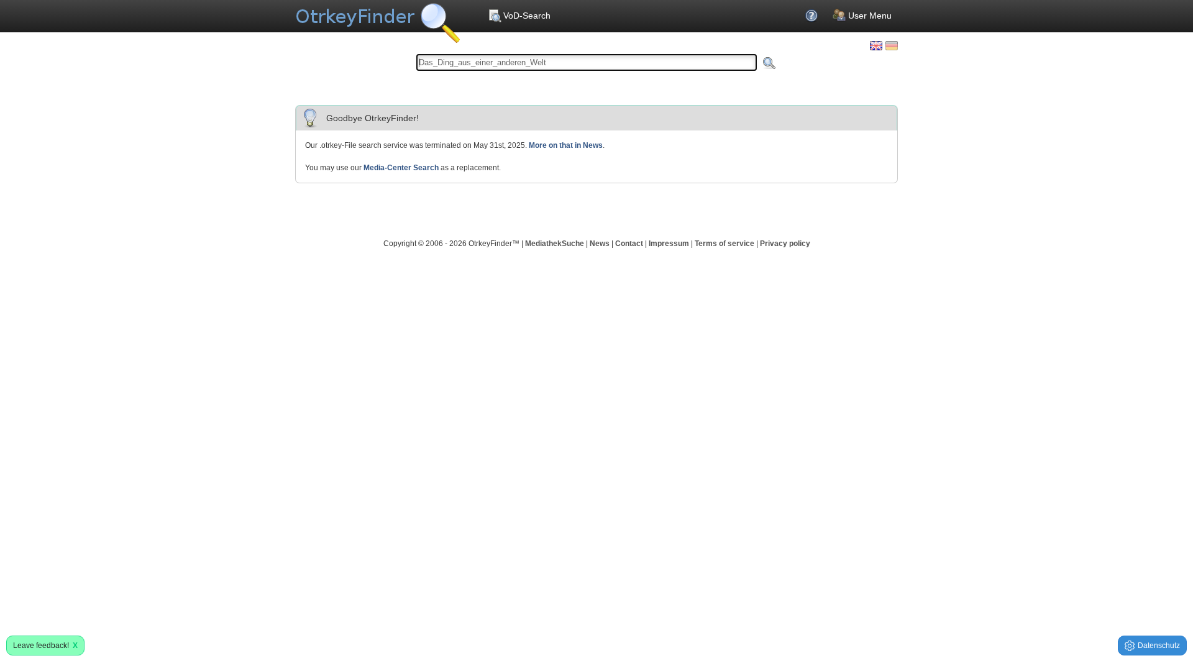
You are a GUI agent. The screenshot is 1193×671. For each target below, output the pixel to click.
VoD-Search (527, 16)
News (600, 243)
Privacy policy (785, 243)
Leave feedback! (45, 645)
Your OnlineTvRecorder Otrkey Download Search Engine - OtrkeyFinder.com (377, 18)
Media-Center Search (401, 167)
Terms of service (724, 243)
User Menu (870, 16)
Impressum (669, 243)
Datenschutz (1159, 645)
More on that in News (566, 145)
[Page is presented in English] (876, 45)
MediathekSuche (554, 243)
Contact (629, 243)
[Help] (812, 15)
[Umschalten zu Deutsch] (891, 45)
